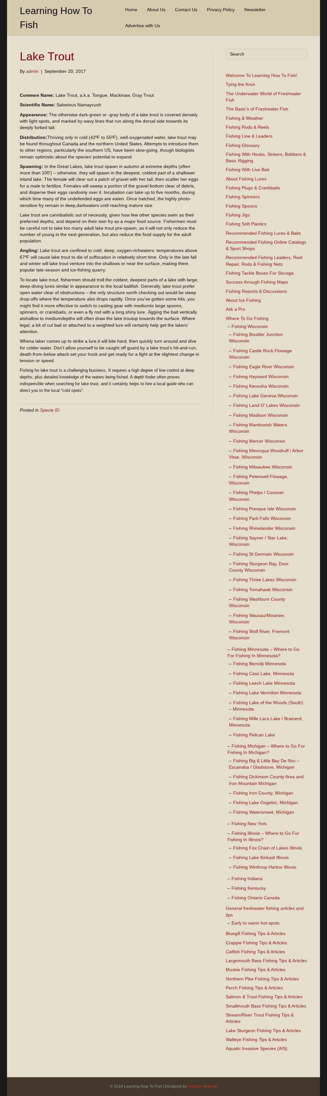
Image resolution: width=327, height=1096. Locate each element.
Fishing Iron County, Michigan (263, 792)
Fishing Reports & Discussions (256, 291)
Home (131, 9)
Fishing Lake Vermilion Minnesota (267, 692)
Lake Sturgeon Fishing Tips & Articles (263, 1030)
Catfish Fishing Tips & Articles (255, 951)
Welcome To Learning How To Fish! (261, 75)
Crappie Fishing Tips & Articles (256, 942)
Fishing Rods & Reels (247, 127)
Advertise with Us (142, 25)
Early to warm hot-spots (255, 922)
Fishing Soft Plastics (246, 223)
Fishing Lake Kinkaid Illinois (261, 857)
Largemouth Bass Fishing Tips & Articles (266, 960)
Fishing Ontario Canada (256, 897)
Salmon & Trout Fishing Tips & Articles (264, 996)
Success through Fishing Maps (257, 282)
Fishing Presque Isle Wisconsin (264, 508)
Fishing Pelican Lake (254, 734)
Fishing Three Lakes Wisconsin (264, 579)
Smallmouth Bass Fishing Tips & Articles (266, 1005)
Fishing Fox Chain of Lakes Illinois (267, 847)
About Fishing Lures (246, 178)
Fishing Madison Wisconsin (260, 415)
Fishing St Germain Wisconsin (263, 554)
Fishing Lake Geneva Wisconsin (265, 395)
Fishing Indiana (247, 878)
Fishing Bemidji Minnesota (259, 663)
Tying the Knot (240, 84)
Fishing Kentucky (249, 888)
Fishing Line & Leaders (249, 136)
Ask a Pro (235, 309)
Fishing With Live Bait (247, 169)
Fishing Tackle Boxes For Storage (260, 273)
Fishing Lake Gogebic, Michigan (265, 802)
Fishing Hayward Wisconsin (261, 376)
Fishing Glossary (243, 145)
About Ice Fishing (243, 300)
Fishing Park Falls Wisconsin (262, 518)
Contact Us (186, 9)
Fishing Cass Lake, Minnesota (263, 673)
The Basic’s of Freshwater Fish (257, 108)
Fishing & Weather (244, 118)
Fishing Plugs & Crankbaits (253, 187)
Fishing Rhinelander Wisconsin (264, 528)
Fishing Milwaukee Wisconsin (262, 466)
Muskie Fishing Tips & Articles (255, 969)
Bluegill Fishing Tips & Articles (255, 933)
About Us (156, 9)
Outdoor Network (202, 1086)
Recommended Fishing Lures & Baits (263, 233)
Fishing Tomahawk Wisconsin (263, 589)
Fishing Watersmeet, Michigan (263, 812)
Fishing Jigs (238, 214)
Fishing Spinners (243, 196)
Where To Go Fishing (247, 318)
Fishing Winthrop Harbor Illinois (264, 867)
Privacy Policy (221, 9)
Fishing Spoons (241, 206)
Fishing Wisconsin (250, 326)
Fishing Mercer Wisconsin (259, 441)
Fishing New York (249, 823)
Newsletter (255, 9)
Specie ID (49, 410)
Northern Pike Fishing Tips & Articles (262, 978)
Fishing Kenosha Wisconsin (261, 386)
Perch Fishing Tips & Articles (254, 987)
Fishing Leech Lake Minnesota (264, 683)
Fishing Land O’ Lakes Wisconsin (266, 405)
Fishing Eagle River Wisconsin (263, 366)
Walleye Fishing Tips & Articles (256, 1039)
